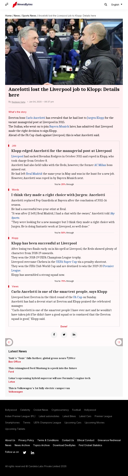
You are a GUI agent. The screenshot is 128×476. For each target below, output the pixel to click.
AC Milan (100, 165)
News (17, 15)
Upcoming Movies (94, 422)
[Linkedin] (74, 335)
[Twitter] (64, 335)
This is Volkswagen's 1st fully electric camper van (39, 388)
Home (8, 15)
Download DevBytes (64, 445)
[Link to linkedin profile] (32, 452)
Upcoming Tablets (15, 428)
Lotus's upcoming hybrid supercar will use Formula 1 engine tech (49, 378)
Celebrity (25, 409)
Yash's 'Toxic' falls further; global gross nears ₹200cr (42, 358)
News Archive (22, 445)
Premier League (103, 416)
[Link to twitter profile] (24, 452)
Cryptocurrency (60, 409)
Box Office (14, 361)
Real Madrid (34, 174)
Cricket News (41, 409)
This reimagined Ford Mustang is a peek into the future (42, 368)
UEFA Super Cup (66, 262)
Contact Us (68, 440)
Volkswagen (15, 391)
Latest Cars (85, 416)
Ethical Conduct (85, 440)
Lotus (11, 381)
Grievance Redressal (109, 440)
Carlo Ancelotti (35, 118)
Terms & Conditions (48, 440)
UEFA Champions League (47, 422)
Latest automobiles (49, 416)
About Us (10, 440)
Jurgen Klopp (95, 118)
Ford (11, 371)
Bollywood (11, 409)
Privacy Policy (26, 440)
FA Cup (77, 297)
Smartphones (12, 422)
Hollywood (90, 409)
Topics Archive (41, 445)
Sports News (29, 15)
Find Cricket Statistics (90, 445)
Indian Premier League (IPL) (20, 416)
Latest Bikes (69, 416)
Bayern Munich (59, 126)
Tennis (26, 422)
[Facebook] (54, 335)
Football (76, 409)
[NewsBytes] (22, 5)
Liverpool (17, 156)
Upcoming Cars (72, 422)
